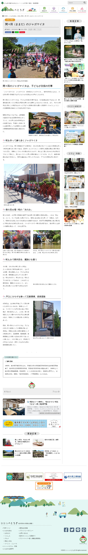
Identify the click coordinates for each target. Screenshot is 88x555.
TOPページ (6, 528)
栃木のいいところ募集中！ (28, 536)
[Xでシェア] (72, 531)
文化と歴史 (23, 29)
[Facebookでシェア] (66, 531)
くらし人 (7, 536)
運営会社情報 (24, 528)
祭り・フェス (37, 29)
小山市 (30, 29)
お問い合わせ (24, 533)
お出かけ (7, 533)
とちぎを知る (7, 530)
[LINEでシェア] (78, 531)
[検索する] (84, 3)
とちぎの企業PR (8, 549)
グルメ (7, 538)
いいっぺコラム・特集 (10, 546)
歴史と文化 (8, 541)
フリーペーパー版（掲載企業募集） (31, 538)
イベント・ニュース (11, 543)
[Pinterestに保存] (84, 531)
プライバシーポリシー (26, 530)
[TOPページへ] (12, 10)
